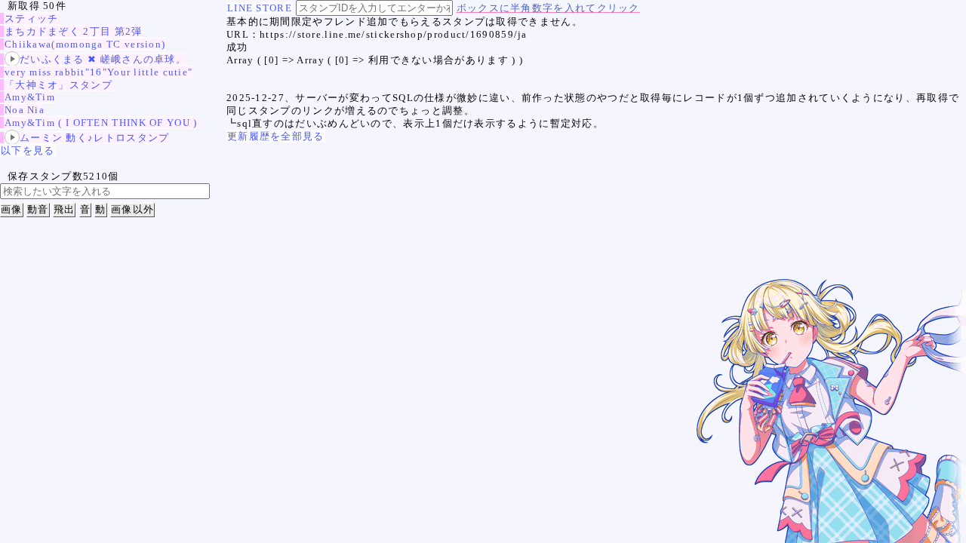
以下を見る (28, 150)
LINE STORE (259, 8)
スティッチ (32, 18)
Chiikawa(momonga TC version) (85, 44)
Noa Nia (25, 109)
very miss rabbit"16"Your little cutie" (98, 72)
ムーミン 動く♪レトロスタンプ (95, 137)
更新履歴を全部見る (276, 136)
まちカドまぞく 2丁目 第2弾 (74, 31)
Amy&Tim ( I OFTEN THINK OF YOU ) (101, 122)
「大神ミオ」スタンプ (58, 84)
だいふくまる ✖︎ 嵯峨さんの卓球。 (103, 59)
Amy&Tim (30, 97)
